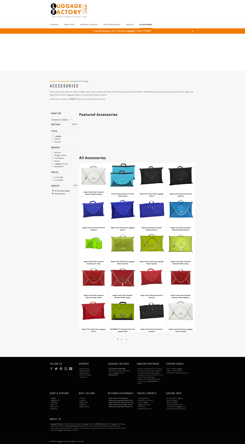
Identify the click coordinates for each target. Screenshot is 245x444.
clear (75, 185)
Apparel (57, 142)
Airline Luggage (143, 402)
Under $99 (58, 177)
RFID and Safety (172, 402)
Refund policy (84, 369)
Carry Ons (69, 24)
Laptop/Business (112, 24)
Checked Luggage (89, 24)
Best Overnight (172, 400)
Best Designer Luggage (175, 398)
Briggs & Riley (60, 155)
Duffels (130, 24)
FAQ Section (152, 381)
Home (53, 81)
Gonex (57, 161)
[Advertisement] (122, 53)
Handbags (54, 402)
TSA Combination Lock (175, 404)
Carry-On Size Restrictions (176, 409)
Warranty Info (113, 375)
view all (74, 124)
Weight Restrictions (144, 409)
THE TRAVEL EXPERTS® (117, 369)
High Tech (53, 404)
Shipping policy (84, 371)
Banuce (57, 152)
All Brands (53, 409)
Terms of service (85, 375)
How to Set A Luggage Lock (176, 406)
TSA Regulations (143, 398)
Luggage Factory (61, 164)
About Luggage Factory (116, 373)
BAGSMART (58, 166)
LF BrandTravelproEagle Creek (83, 400)
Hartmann (83, 404)
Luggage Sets (55, 400)
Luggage (54, 24)
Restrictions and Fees (145, 400)
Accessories (146, 24)
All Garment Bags (62, 191)
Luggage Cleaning (144, 404)
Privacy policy (84, 373)
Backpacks (54, 406)
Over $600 (58, 180)
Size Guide (141, 406)
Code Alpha (59, 158)
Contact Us (83, 377)
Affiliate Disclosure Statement (119, 371)
